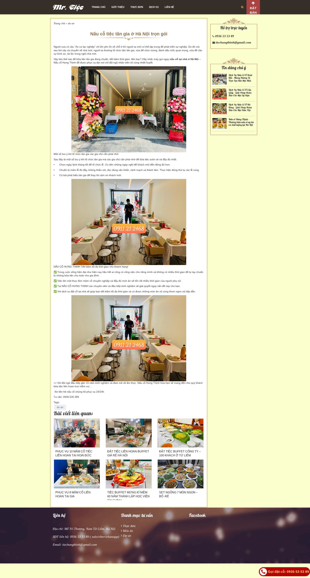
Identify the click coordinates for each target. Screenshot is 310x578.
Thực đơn (136, 7)
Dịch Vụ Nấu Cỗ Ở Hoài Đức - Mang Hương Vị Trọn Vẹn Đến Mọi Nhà (240, 77)
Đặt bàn (253, 10)
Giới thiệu (117, 7)
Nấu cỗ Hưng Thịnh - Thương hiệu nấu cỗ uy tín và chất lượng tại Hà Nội (241, 122)
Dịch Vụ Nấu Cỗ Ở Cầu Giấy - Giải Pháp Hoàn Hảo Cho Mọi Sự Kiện (240, 92)
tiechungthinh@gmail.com (233, 42)
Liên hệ (169, 7)
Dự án (127, 535)
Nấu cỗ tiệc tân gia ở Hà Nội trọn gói (128, 33)
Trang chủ (98, 7)
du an (71, 23)
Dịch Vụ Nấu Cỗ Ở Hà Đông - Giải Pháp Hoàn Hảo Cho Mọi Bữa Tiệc (240, 107)
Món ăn (128, 531)
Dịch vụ (154, 7)
